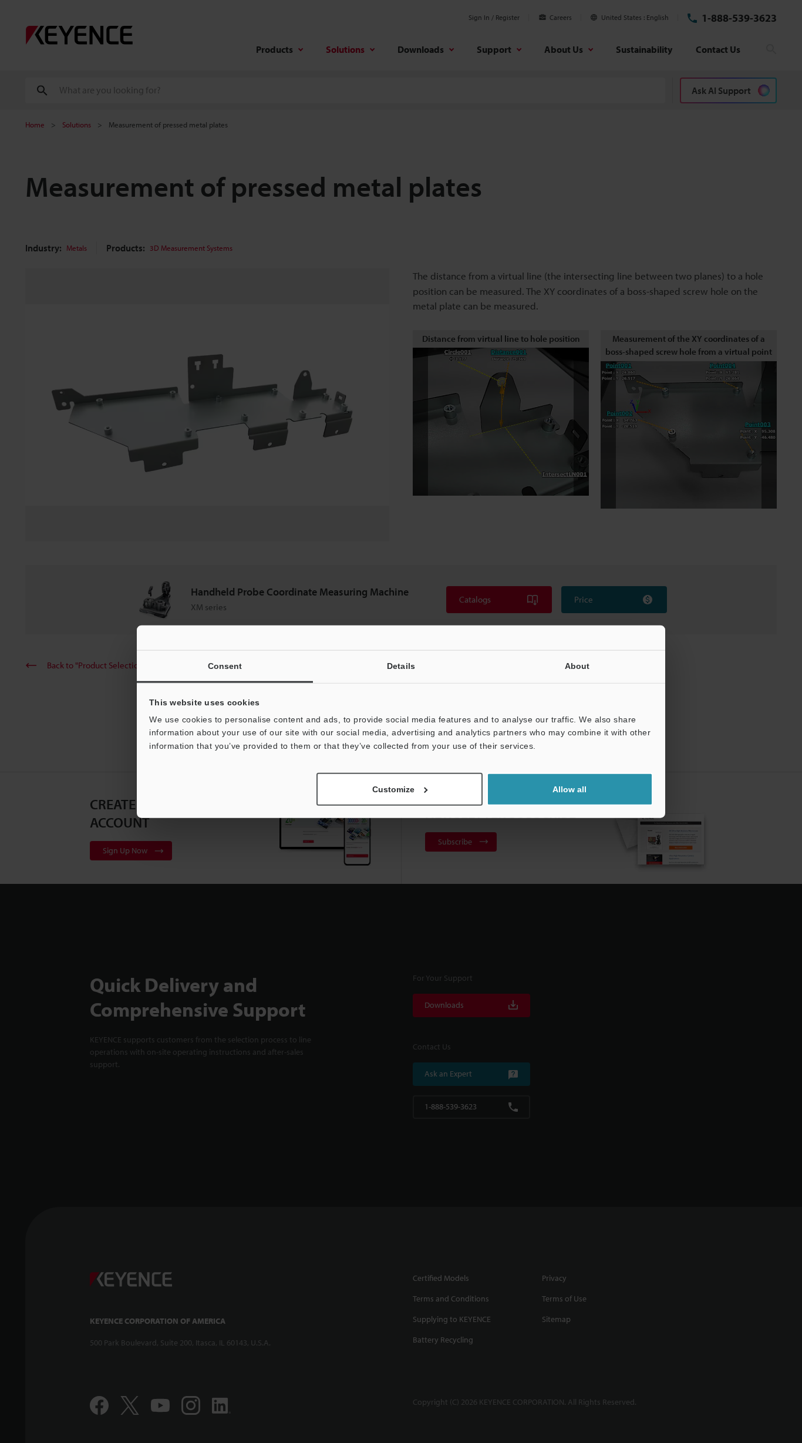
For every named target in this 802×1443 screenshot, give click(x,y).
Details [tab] (401, 665)
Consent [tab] (225, 665)
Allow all (569, 789)
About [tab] (577, 665)
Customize (393, 789)
